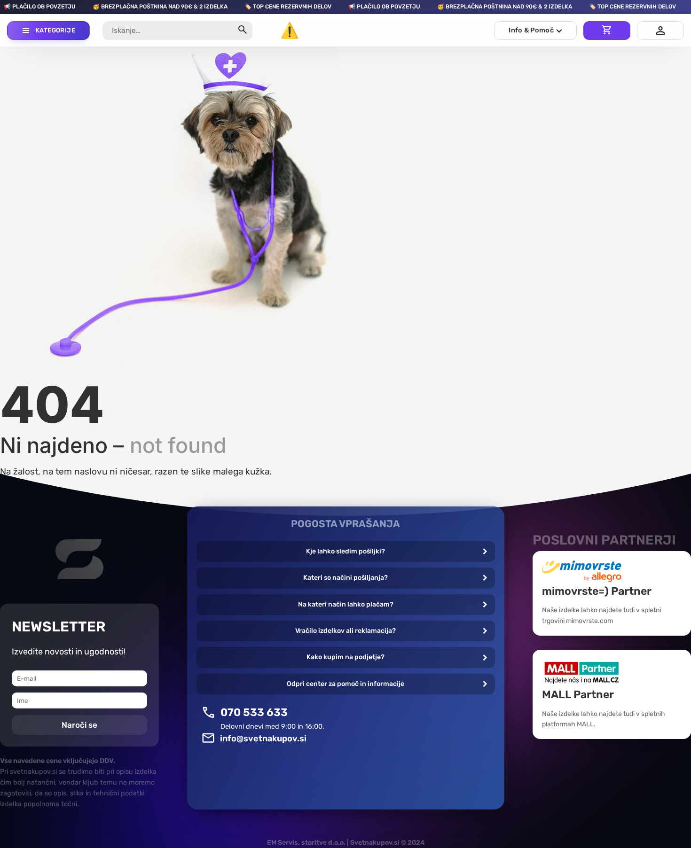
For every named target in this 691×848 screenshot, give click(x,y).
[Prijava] (660, 30)
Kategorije (55, 30)
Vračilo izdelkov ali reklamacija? (345, 631)
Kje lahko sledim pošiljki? (345, 551)
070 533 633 (254, 712)
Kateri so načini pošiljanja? (345, 578)
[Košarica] (606, 30)
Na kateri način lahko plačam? (345, 604)
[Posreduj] (243, 31)
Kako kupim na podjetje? (345, 657)
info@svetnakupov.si (263, 738)
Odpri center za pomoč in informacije (345, 684)
